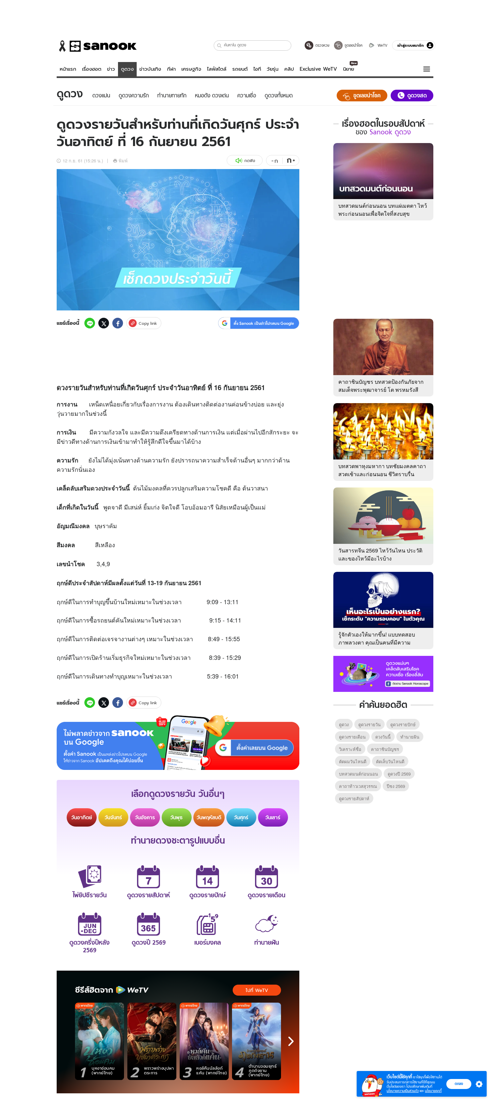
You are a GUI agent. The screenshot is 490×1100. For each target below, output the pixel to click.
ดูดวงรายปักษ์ (403, 724)
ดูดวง (127, 69)
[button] (219, 45)
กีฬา (171, 69)
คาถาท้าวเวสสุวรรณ (358, 786)
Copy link (148, 323)
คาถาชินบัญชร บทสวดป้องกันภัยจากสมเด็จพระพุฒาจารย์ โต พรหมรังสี (381, 385)
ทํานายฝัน (409, 737)
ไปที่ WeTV (257, 990)
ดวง (62, 387)
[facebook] (117, 323)
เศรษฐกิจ (191, 69)
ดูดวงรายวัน (369, 724)
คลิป (289, 69)
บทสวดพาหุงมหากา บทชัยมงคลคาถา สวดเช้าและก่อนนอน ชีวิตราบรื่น (382, 470)
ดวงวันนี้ (383, 737)
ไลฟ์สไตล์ (216, 69)
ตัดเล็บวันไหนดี (390, 761)
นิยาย (348, 69)
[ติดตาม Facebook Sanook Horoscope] (383, 673)
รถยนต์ (240, 69)
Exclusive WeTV (318, 69)
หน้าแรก (68, 69)
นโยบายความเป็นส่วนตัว (403, 1091)
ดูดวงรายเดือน (352, 737)
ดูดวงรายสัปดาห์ (354, 798)
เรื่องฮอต (91, 69)
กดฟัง (249, 160)
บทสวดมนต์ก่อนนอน (358, 774)
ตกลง (459, 1084)
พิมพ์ (123, 160)
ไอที (257, 69)
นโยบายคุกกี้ (433, 1091)
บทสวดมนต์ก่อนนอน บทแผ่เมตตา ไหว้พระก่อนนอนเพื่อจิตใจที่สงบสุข (382, 209)
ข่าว (111, 69)
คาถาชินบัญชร (385, 749)
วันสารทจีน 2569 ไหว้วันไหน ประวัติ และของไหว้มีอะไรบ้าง (380, 554)
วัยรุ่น (272, 69)
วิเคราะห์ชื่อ (350, 749)
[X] (103, 323)
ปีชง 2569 (396, 786)
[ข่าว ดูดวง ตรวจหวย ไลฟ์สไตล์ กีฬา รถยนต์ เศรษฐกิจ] (97, 46)
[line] (89, 323)
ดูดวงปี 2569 (399, 774)
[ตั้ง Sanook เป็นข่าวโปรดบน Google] (178, 742)
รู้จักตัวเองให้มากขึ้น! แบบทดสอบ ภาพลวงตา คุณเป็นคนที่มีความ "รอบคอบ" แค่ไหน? (376, 642)
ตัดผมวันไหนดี (352, 761)
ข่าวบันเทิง (150, 69)
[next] (291, 1041)
